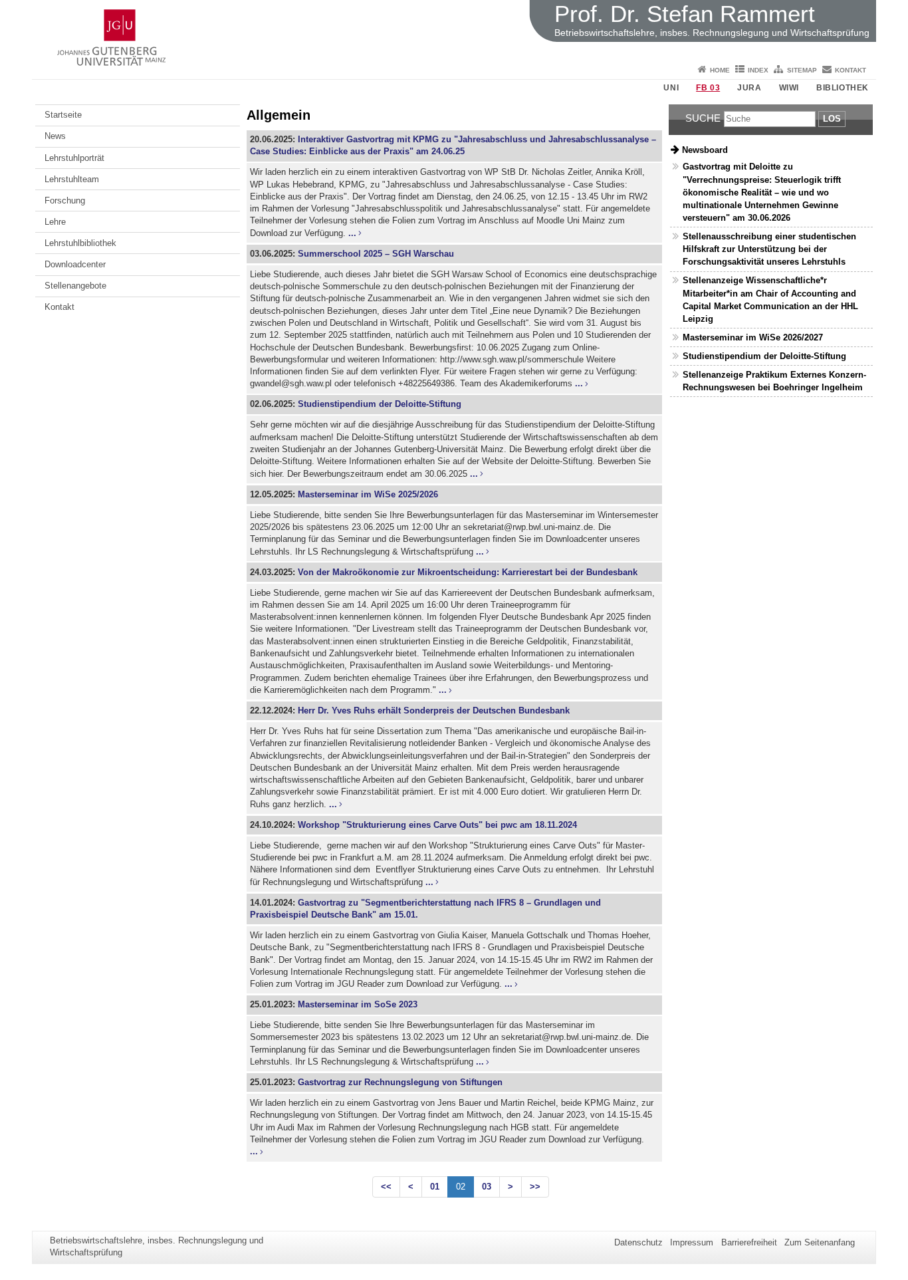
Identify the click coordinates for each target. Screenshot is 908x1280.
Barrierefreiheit (749, 1242)
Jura (749, 87)
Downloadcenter (75, 264)
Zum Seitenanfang (819, 1242)
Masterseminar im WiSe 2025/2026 (368, 494)
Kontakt (850, 70)
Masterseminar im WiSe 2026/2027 (753, 337)
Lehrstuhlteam (72, 179)
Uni (671, 87)
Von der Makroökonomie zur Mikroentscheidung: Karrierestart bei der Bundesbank (467, 572)
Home (720, 70)
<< (386, 1187)
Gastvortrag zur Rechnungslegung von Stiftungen (400, 1082)
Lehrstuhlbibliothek (80, 243)
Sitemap (802, 70)
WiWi (789, 87)
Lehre (55, 222)
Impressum (691, 1242)
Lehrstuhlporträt (74, 158)
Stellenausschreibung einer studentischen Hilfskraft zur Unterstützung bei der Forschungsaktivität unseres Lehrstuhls (769, 249)
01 (434, 1187)
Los (832, 119)
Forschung (65, 200)
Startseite (63, 115)
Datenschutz (638, 1242)
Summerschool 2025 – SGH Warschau (376, 254)
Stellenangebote (75, 286)
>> (535, 1187)
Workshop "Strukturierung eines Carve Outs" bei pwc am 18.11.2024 (437, 825)
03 (486, 1187)
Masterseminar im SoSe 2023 (357, 1004)
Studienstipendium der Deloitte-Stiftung (379, 404)
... (352, 233)
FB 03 (708, 87)
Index (758, 70)
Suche (703, 118)
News (55, 136)
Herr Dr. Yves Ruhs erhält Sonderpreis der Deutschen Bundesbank (434, 710)
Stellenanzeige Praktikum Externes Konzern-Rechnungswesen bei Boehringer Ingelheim (774, 381)
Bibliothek (842, 87)
